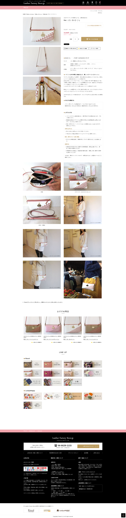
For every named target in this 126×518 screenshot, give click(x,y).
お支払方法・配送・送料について (35, 452)
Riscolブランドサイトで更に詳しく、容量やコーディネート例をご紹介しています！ (43, 302)
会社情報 (86, 452)
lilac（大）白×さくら (72, 338)
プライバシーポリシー (73, 452)
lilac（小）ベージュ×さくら (32, 338)
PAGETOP (123, 516)
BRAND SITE (32, 431)
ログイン (100, 12)
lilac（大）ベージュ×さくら (92, 338)
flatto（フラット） (38, 14)
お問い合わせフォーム (88, 446)
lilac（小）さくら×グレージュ (52, 338)
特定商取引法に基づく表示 (55, 452)
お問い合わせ (96, 452)
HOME (24, 14)
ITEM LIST (39, 431)
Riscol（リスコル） (30, 14)
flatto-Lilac (45, 14)
